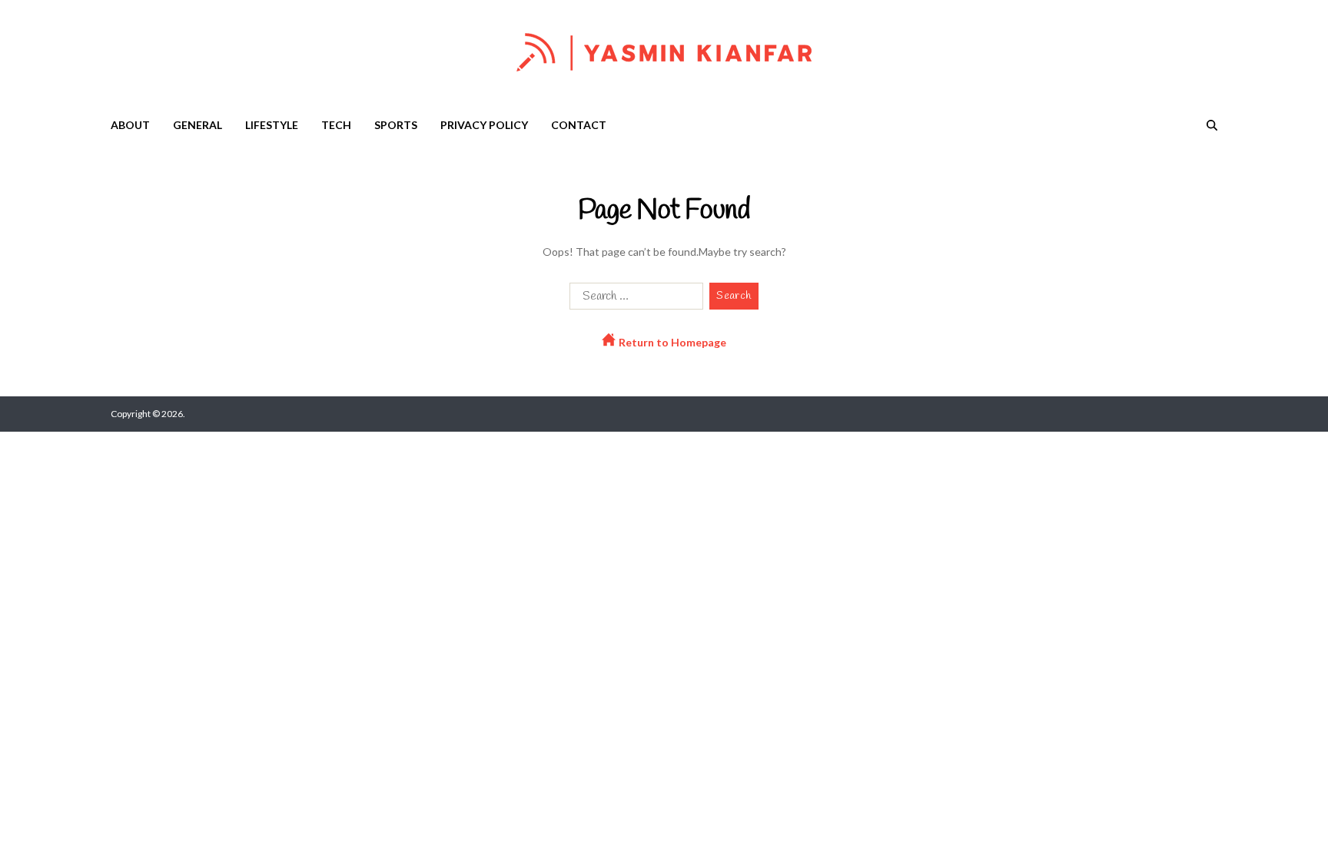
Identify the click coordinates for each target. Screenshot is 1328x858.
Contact (578, 124)
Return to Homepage (671, 342)
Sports (395, 124)
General (197, 124)
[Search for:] (633, 299)
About (130, 124)
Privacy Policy (484, 124)
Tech (336, 124)
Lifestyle (271, 124)
